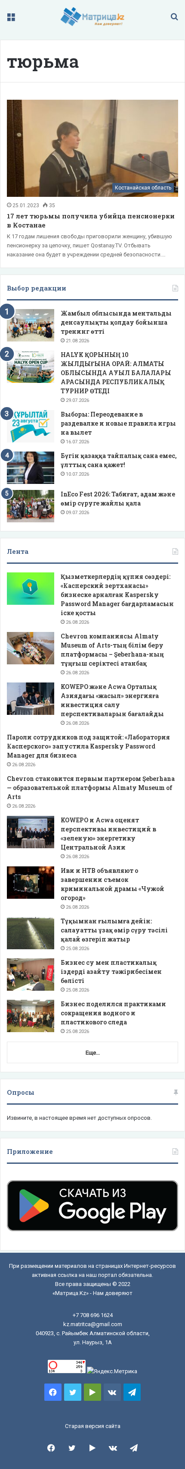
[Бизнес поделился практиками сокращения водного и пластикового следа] (30, 1016)
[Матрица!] (93, 16)
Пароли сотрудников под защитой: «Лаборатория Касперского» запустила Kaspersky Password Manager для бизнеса (88, 746)
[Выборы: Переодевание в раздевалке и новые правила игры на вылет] (30, 426)
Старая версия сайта (92, 1426)
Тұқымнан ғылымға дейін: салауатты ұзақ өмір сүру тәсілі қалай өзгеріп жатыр (114, 930)
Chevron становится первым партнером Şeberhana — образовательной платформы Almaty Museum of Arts (91, 787)
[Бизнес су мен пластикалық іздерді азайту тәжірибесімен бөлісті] (30, 974)
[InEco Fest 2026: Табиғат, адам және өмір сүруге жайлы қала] (30, 506)
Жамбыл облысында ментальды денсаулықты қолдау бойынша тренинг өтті (116, 322)
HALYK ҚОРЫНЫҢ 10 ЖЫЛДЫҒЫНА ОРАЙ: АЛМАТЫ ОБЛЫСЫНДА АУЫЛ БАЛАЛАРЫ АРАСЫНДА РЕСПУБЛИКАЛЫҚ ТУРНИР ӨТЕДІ (116, 373)
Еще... (93, 1052)
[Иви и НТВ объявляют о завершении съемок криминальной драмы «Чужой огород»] (30, 882)
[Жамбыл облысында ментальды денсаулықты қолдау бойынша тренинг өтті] (30, 325)
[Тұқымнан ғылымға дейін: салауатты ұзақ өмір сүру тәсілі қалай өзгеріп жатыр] (30, 933)
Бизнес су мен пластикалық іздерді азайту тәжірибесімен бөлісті (111, 971)
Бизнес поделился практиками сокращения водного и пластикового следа (113, 1013)
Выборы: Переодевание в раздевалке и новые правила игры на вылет (118, 423)
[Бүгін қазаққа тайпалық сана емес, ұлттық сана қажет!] (30, 468)
